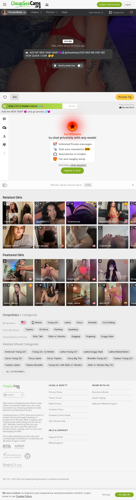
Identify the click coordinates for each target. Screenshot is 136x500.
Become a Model (100, 392)
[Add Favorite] (5, 97)
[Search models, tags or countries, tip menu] (131, 12)
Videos (36, 12)
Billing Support (56, 443)
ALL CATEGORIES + (16, 371)
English (10, 395)
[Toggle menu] (4, 4)
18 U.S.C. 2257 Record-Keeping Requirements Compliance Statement (36, 479)
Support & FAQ (56, 437)
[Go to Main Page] (25, 4)
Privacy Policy (55, 392)
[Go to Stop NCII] (12, 465)
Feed (64, 12)
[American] (23, 322)
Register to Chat (72, 170)
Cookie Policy (24, 496)
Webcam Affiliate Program (104, 404)
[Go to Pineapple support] (27, 456)
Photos (52, 12)
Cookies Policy (56, 409)
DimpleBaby (11, 315)
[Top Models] (46, 4)
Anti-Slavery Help (57, 421)
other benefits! (78, 165)
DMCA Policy (55, 404)
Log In (128, 4)
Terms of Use (55, 398)
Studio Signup (99, 398)
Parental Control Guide (59, 415)
